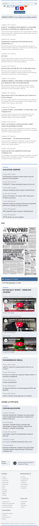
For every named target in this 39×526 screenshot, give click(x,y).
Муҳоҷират (5, 484)
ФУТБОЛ (4, 56)
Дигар (23, 507)
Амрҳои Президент (7, 507)
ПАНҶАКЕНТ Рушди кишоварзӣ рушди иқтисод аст (19, 184)
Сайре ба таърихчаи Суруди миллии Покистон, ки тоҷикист (18, 368)
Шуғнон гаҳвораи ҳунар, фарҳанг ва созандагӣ (17, 396)
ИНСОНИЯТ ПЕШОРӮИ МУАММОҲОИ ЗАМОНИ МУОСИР (18, 435)
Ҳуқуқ (4, 486)
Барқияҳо (23, 488)
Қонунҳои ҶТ (6, 501)
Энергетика (5, 482)
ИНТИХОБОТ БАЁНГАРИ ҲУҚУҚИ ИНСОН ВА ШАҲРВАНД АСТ (17, 43)
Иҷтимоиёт (5, 480)
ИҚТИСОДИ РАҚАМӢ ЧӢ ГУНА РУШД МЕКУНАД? (18, 68)
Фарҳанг (4, 491)
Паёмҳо (23, 477)
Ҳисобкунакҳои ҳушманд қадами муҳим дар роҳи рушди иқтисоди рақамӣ (18, 177)
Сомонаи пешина (19, 12)
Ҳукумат (23, 503)
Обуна (4, 519)
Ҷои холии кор (6, 517)
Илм (3, 488)
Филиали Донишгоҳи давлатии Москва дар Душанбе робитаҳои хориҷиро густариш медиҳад (19, 204)
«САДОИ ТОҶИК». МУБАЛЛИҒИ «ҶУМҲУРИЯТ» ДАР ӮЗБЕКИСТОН (19, 111)
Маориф (4, 490)
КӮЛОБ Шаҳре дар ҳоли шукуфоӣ (13, 217)
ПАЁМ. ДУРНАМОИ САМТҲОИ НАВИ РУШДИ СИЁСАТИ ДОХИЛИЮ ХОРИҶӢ (17, 125)
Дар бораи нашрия (7, 513)
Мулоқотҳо (24, 480)
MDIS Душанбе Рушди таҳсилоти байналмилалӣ (18, 211)
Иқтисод (4, 479)
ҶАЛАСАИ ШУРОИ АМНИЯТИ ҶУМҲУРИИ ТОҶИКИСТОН (15, 152)
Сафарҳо (23, 482)
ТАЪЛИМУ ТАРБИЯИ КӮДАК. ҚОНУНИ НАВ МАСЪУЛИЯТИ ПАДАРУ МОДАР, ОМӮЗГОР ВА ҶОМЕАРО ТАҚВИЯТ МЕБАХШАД (17, 426)
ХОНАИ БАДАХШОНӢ (10, 382)
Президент (24, 501)
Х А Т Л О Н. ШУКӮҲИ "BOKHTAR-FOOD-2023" (17, 442)
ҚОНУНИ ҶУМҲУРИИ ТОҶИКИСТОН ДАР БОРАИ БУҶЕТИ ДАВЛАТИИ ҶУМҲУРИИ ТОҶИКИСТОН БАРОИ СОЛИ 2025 (18, 417)
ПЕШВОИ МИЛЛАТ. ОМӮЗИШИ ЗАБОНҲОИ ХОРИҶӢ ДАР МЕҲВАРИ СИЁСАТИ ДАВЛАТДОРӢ (19, 82)
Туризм (4, 493)
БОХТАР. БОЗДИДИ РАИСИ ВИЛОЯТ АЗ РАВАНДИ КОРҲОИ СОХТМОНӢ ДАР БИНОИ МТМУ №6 (18, 28)
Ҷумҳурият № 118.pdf (11, 279)
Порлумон (24, 505)
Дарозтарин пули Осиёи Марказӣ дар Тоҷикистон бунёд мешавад (18, 96)
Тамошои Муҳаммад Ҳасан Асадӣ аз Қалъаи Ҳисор (19, 190)
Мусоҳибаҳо (24, 484)
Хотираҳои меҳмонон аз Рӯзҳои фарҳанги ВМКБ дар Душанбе (19, 389)
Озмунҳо (4, 515)
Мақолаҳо (24, 486)
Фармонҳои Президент (8, 503)
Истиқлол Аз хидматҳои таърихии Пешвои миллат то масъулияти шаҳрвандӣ (19, 375)
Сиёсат (4, 477)
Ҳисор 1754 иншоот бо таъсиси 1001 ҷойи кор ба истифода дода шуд (18, 197)
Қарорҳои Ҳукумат (7, 505)
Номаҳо (4, 495)
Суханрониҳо (24, 479)
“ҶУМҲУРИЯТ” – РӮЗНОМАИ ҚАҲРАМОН (15, 139)
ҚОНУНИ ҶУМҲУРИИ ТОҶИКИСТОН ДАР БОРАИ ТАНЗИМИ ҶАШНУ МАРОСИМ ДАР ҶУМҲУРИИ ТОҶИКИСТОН (18, 449)
